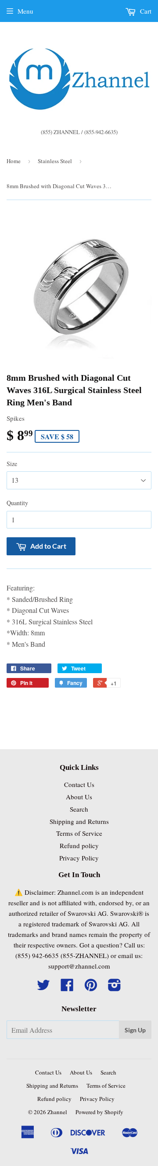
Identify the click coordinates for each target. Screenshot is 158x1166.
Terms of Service (79, 833)
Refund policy (79, 845)
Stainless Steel (55, 161)
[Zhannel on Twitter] (43, 987)
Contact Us (79, 784)
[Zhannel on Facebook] (67, 987)
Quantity (17, 503)
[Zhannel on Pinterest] (90, 987)
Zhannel (57, 1112)
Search (79, 809)
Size (12, 463)
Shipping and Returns (79, 821)
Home (14, 161)
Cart (144, 11)
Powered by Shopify (99, 1112)
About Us (79, 796)
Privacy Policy (79, 857)
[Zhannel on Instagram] (114, 987)
